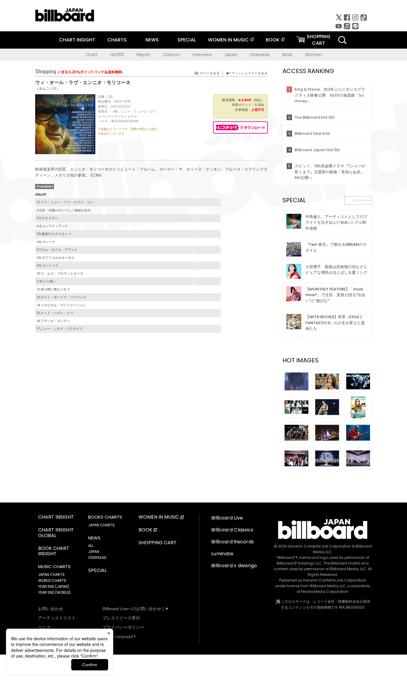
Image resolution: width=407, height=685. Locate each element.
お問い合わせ (50, 608)
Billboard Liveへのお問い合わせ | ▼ (135, 608)
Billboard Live (227, 517)
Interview (202, 55)
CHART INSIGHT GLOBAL (56, 533)
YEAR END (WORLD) (54, 592)
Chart (91, 55)
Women (313, 55)
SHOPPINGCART (318, 40)
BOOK (272, 39)
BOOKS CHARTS (105, 517)
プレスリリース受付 (121, 618)
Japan (230, 55)
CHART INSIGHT (77, 39)
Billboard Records (232, 541)
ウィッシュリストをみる (250, 73)
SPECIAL (187, 39)
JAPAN (93, 551)
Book (287, 55)
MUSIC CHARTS (54, 566)
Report (143, 55)
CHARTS (117, 39)
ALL (91, 545)
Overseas (260, 55)
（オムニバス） (47, 88)
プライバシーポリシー (123, 627)
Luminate (222, 553)
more (358, 200)
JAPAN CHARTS (51, 574)
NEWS (152, 39)
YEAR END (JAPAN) (53, 586)
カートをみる (210, 73)
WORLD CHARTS (52, 580)
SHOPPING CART (158, 543)
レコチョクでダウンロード (240, 127)
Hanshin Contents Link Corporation (319, 546)
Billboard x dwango (234, 565)
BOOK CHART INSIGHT (53, 551)
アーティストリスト (57, 618)
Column (171, 55)
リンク (44, 627)
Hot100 (117, 55)
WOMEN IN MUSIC (228, 39)
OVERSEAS (97, 557)
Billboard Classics (232, 529)
